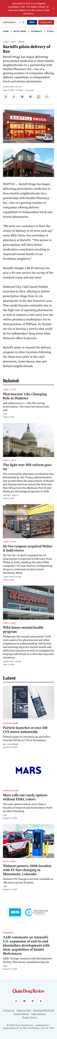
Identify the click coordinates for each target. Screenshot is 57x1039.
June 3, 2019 (9, 42)
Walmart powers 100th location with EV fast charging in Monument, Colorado (27, 869)
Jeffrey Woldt (11, 495)
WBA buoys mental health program (23, 629)
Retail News (19, 31)
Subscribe (46, 22)
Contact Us (8, 1010)
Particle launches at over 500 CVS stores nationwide (25, 729)
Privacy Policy (29, 1017)
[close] (53, 8)
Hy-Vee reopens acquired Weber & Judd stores (28, 548)
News (21, 42)
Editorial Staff (24, 1010)
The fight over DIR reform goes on (27, 466)
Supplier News (10, 723)
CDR (5, 414)
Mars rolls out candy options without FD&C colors (25, 797)
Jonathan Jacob (12, 87)
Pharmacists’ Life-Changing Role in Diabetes (25, 396)
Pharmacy (37, 31)
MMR (32, 22)
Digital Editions (21, 1014)
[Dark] (20, 22)
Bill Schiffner (10, 744)
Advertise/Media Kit (43, 1010)
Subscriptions (38, 1014)
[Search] (23, 22)
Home (6, 31)
